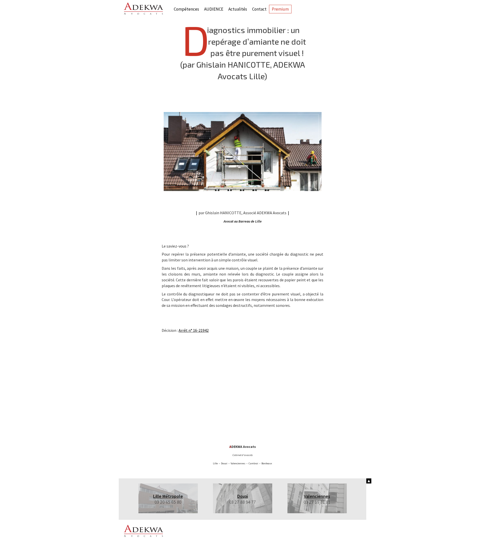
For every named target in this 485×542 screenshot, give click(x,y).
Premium (280, 9)
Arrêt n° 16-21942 (194, 330)
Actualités (237, 9)
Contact (259, 9)
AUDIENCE (213, 9)
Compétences (186, 9)
